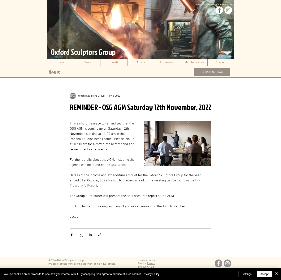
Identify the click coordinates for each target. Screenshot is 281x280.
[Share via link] (100, 235)
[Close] (276, 274)
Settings (247, 274)
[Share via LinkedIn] (90, 235)
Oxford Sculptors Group (83, 52)
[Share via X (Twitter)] (81, 235)
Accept (264, 274)
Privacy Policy (151, 274)
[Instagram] (228, 10)
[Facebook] (219, 10)
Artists (150, 266)
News (152, 260)
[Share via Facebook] (71, 235)
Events (151, 263)
